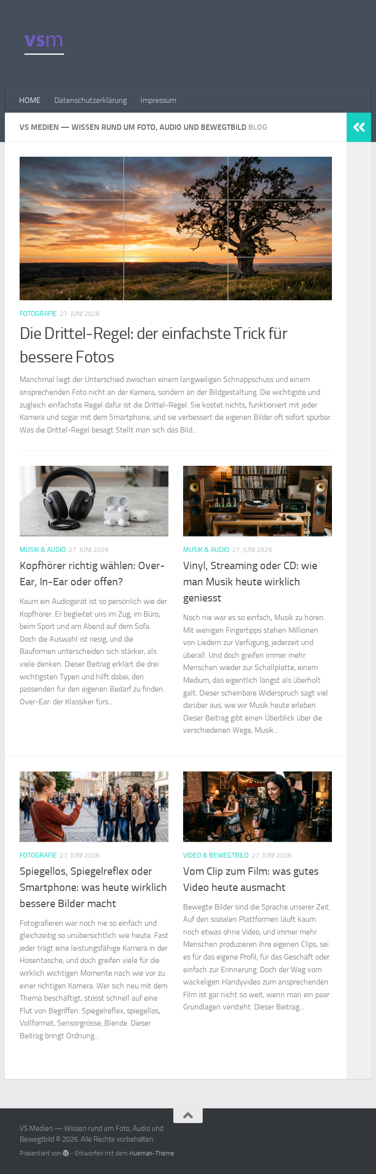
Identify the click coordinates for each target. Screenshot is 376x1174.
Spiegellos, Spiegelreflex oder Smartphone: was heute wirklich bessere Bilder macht (93, 887)
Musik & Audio (43, 550)
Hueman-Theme (151, 1153)
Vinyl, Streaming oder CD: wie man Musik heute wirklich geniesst (250, 581)
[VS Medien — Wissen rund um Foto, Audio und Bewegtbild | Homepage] (44, 44)
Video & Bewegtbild (216, 855)
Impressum (158, 100)
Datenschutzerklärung (90, 100)
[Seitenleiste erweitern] (359, 127)
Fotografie (38, 314)
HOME (30, 100)
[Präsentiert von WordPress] (66, 1153)
